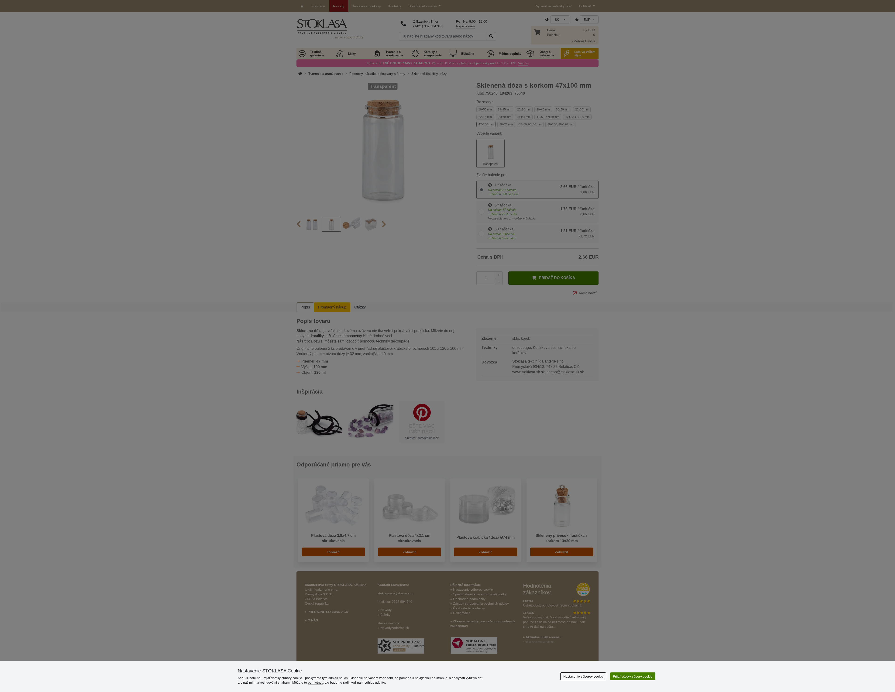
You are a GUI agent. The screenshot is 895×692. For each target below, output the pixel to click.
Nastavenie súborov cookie (583, 676)
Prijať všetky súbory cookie (632, 676)
